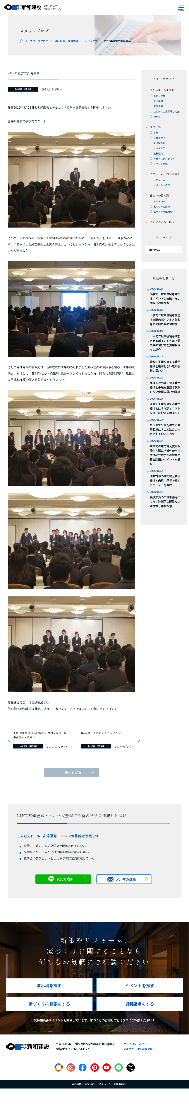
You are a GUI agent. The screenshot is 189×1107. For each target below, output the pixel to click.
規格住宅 (158, 153)
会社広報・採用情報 (66, 41)
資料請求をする (139, 1004)
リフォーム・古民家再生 (165, 174)
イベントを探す (139, 985)
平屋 (156, 133)
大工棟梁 (158, 101)
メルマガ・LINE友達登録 (138, 1048)
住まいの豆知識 (159, 195)
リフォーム (159, 180)
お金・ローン (161, 201)
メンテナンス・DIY (162, 222)
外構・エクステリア (164, 158)
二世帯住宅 (159, 138)
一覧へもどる (71, 772)
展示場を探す (49, 985)
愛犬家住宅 (159, 143)
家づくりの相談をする (49, 1004)
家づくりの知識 (162, 206)
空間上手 (158, 106)
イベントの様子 (162, 164)
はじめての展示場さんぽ (167, 111)
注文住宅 (155, 127)
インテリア (159, 148)
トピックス (91, 41)
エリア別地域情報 (163, 212)
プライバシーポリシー (136, 1044)
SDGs (157, 116)
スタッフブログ (39, 41)
